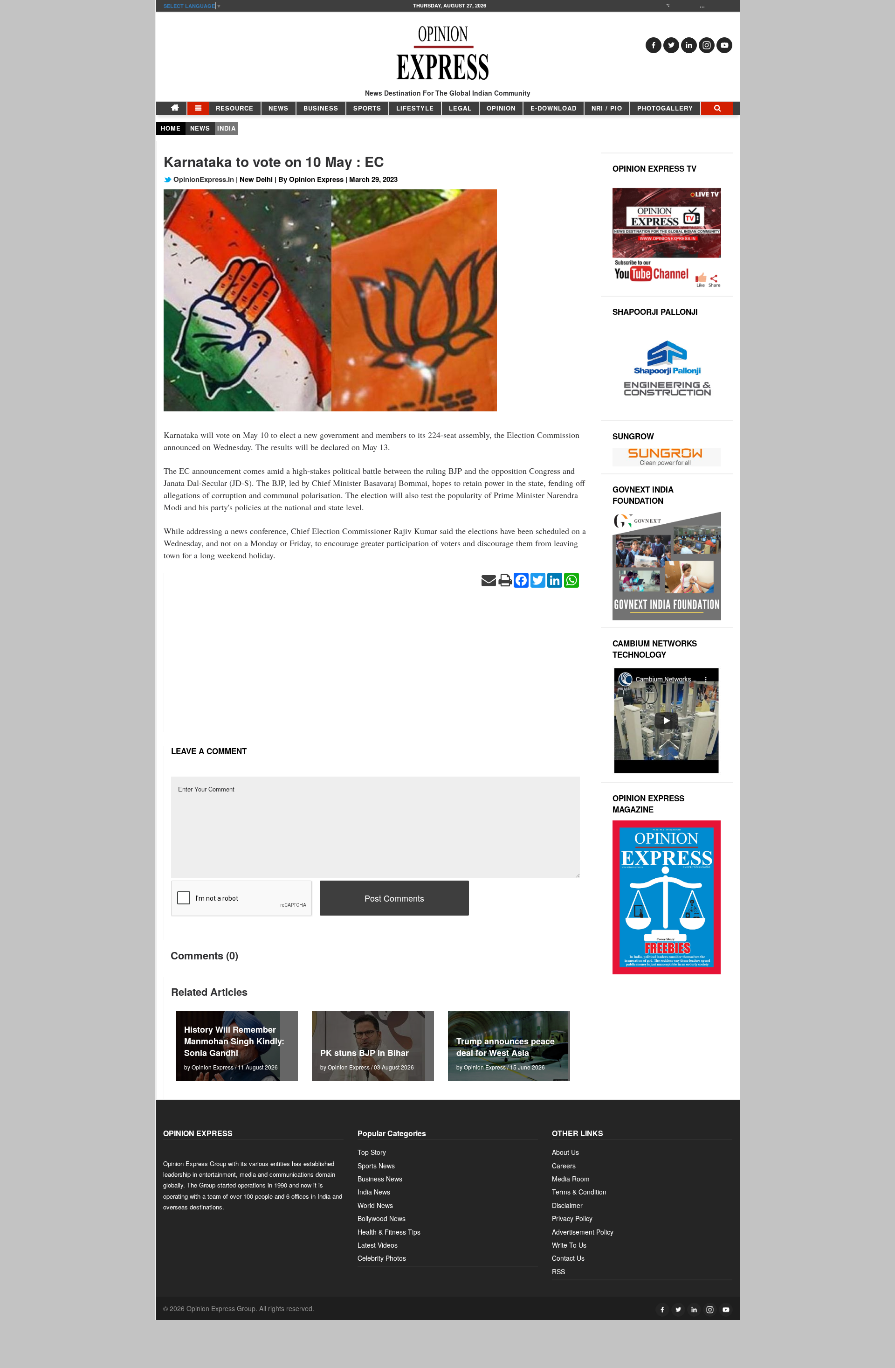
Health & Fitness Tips (389, 1231)
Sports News (376, 1165)
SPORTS (367, 108)
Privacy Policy (572, 1218)
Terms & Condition (579, 1191)
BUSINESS (320, 108)
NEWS (278, 108)
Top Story (372, 1152)
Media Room (571, 1178)
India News (374, 1191)
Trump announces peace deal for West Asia (505, 1047)
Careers (564, 1165)
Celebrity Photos (382, 1258)
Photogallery (665, 108)
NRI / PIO (607, 108)
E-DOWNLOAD (553, 108)
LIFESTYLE (415, 108)
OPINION (501, 108)
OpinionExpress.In (203, 179)
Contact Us (568, 1258)
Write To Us (569, 1245)
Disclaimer (567, 1205)
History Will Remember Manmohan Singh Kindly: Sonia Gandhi (234, 1041)
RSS (558, 1271)
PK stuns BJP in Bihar (364, 1053)
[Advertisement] (375, 666)
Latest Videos (378, 1245)
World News (375, 1205)
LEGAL (460, 108)
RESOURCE (235, 108)
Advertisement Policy (582, 1231)
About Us (565, 1152)
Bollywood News (382, 1218)
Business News (380, 1178)
